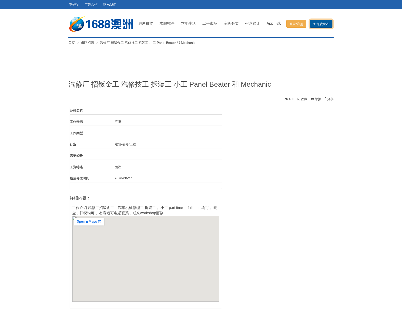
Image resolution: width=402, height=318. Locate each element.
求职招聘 (167, 23)
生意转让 (252, 23)
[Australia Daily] (101, 23)
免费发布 (322, 23)
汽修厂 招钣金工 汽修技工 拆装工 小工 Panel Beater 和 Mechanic (147, 42)
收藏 (303, 99)
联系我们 (109, 4)
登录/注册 (296, 23)
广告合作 (90, 4)
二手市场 (209, 23)
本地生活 (188, 23)
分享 (330, 99)
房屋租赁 (145, 23)
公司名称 (76, 110)
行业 (73, 144)
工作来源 (76, 121)
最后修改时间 (79, 178)
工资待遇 (76, 167)
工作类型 (76, 133)
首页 (72, 42)
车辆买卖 (231, 23)
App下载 (274, 23)
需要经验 (76, 155)
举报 (317, 99)
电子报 (74, 4)
